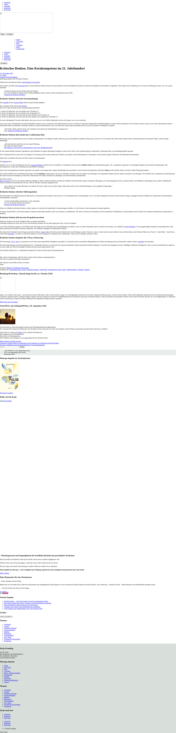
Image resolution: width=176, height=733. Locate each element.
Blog (17, 43)
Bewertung (21, 86)
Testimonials (20, 49)
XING (6, 4)
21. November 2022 (6, 73)
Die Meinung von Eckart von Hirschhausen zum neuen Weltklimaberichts (28, 148)
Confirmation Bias (15, 270)
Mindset (9, 268)
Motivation (7, 633)
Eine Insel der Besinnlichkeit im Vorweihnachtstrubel (22, 345)
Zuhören (87, 270)
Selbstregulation (72, 270)
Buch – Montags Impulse (12, 673)
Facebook (7, 2)
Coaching (19, 45)
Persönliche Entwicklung (21, 268)
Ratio (64, 270)
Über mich (19, 41)
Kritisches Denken (33, 270)
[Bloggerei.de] (4, 593)
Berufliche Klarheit (10, 628)
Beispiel (5, 161)
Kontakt (6, 676)
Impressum (7, 678)
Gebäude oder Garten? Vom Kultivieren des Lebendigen (22, 607)
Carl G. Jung (15, 241)
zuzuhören (11, 234)
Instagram (7, 8)
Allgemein (7, 624)
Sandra (19, 332)
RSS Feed (7, 10)
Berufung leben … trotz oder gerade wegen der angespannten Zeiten (26, 601)
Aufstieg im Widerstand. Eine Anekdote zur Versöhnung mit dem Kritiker (29, 343)
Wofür (18, 40)
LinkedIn (7, 6)
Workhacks (7, 641)
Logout (6, 682)
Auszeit (6, 626)
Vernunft (80, 270)
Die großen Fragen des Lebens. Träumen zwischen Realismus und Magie (27, 603)
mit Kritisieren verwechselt (31, 82)
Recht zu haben (5, 181)
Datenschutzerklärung (11, 680)
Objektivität (43, 270)
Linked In (7, 714)
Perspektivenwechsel (54, 270)
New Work (7, 637)
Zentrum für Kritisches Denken (15, 95)
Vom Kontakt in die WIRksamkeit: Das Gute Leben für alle (23, 608)
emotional (141, 241)
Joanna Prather (18, 102)
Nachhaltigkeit (8, 635)
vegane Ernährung (37, 165)
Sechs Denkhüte (130, 227)
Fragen (43, 232)
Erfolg (24, 106)
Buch (18, 47)
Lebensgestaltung (9, 630)
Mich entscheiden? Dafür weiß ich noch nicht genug (21, 605)
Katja (4, 75)
